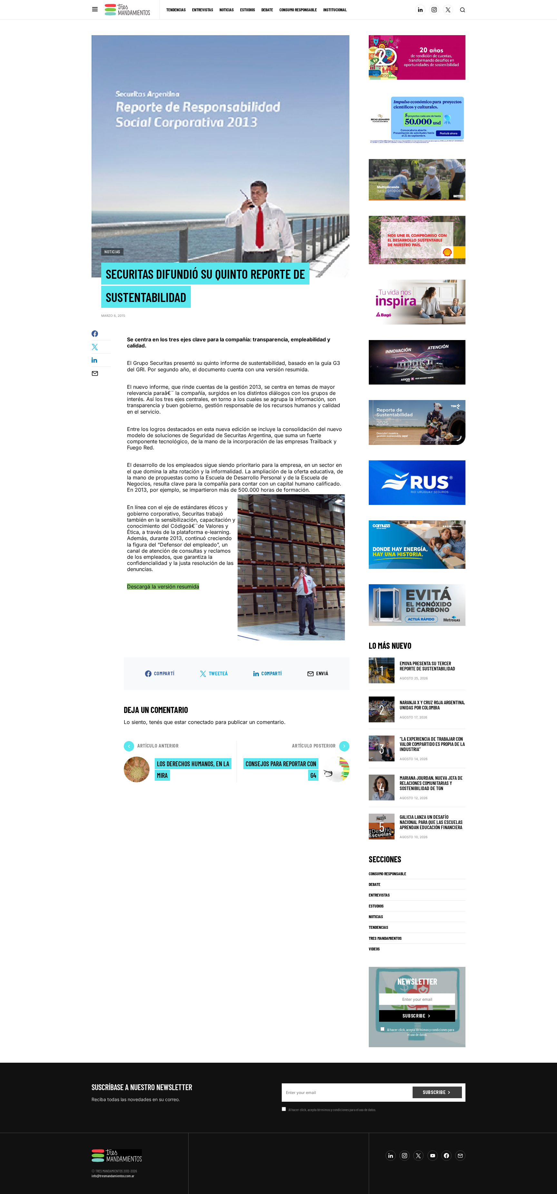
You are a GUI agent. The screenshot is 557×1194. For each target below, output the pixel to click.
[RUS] (417, 482)
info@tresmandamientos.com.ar (113, 1175)
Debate (374, 884)
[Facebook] (446, 1155)
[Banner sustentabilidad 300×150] (417, 239)
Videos (374, 948)
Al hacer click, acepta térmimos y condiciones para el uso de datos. (420, 1031)
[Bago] (417, 301)
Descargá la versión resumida (163, 586)
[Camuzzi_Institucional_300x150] (417, 544)
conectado (201, 722)
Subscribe (414, 1015)
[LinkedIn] (420, 9)
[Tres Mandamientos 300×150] (417, 118)
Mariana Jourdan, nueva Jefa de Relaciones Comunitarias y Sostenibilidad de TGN (431, 783)
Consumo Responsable (387, 873)
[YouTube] (432, 1155)
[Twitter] (448, 9)
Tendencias (378, 927)
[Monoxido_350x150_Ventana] (417, 604)
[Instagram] (434, 9)
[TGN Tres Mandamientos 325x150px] (417, 422)
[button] (95, 9)
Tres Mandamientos (385, 938)
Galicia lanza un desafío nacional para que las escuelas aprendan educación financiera (431, 822)
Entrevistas (379, 895)
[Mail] (460, 1155)
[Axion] (417, 361)
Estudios (376, 905)
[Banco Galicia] (417, 179)
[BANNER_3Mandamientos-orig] (417, 57)
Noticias (112, 251)
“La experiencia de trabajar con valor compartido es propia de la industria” (432, 744)
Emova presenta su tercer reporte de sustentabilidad (427, 665)
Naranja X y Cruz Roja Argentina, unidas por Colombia (432, 704)
